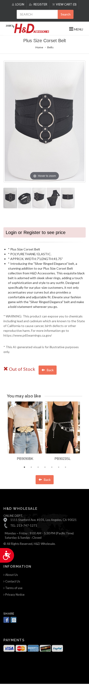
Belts (50, 47)
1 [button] (24, 467)
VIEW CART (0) (66, 4)
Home (39, 47)
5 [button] (52, 467)
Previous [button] (4, 433)
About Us (11, 575)
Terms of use (13, 588)
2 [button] (31, 467)
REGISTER (40, 4)
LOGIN (19, 4)
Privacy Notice (14, 594)
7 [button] (65, 467)
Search (66, 14)
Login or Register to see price (35, 232)
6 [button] (58, 467)
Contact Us (12, 581)
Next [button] (85, 433)
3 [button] (38, 467)
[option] (25, 432)
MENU (78, 29)
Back (50, 370)
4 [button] (45, 467)
